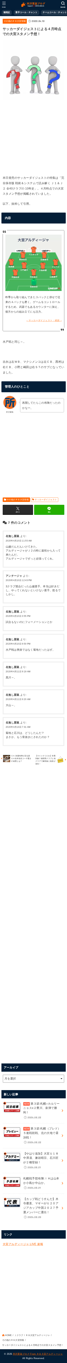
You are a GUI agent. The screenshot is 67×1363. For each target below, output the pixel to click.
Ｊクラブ (18, 1335)
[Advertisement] (33, 137)
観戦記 (7, 12)
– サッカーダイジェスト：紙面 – (44, 320)
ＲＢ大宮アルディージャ (38, 1335)
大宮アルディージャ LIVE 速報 (23, 1244)
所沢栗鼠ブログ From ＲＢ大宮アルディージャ (38, 1354)
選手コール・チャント (26, 12)
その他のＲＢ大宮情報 (15, 21)
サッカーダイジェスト (46, 499)
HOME (8, 1335)
